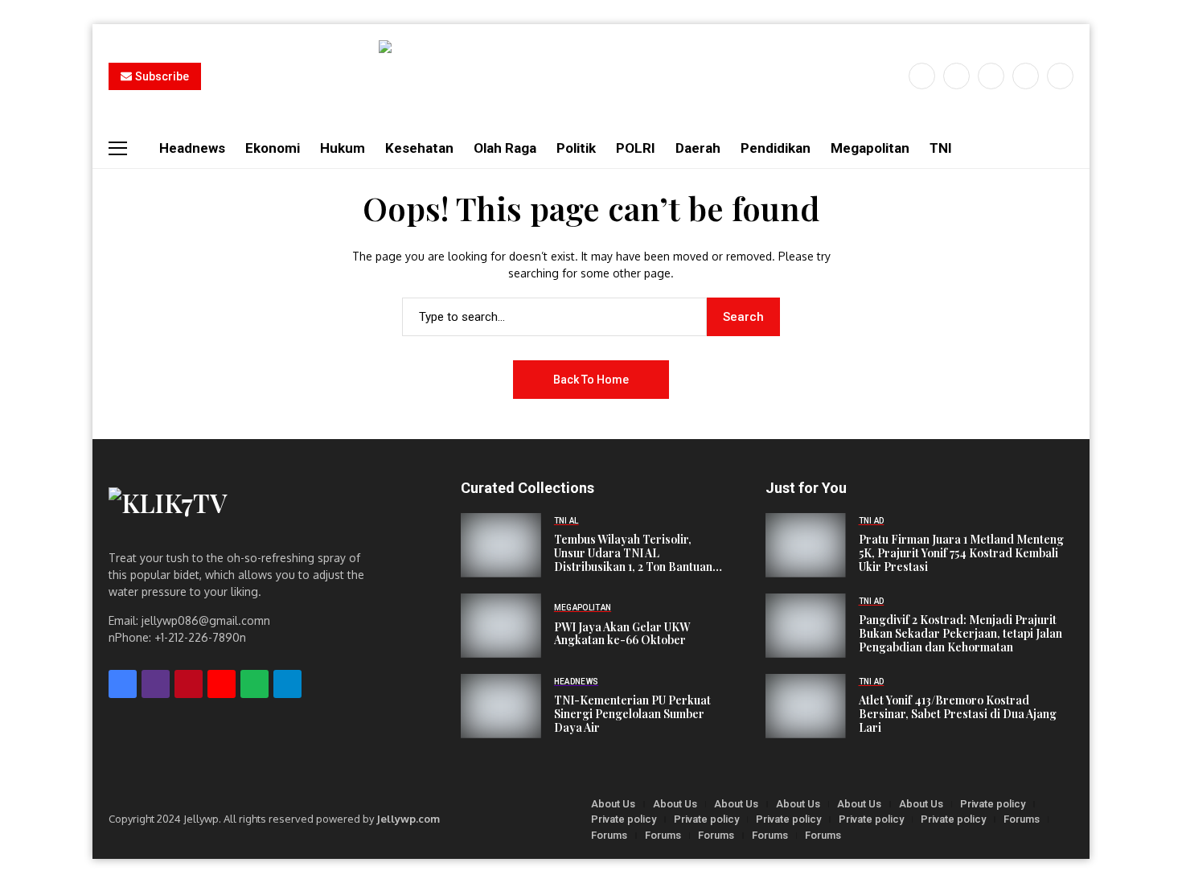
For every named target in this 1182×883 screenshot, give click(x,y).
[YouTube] (1060, 76)
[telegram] (287, 684)
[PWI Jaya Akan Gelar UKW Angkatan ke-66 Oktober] (501, 625)
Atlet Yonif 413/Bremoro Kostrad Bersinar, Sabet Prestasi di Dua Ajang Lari (958, 714)
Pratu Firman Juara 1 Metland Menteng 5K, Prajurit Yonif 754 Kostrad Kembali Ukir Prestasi (961, 553)
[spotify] (254, 684)
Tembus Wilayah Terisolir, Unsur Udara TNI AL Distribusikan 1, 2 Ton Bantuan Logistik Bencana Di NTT (633, 553)
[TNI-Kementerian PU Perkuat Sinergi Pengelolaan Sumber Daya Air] (501, 706)
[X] (956, 76)
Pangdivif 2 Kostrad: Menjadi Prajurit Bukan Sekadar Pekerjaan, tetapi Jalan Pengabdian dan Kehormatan (960, 634)
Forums (1021, 819)
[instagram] (991, 76)
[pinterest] (1025, 76)
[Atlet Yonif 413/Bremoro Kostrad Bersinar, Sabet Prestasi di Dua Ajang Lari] (805, 706)
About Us (613, 804)
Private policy (992, 804)
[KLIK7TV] (244, 510)
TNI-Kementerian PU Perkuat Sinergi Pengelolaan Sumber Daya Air (632, 714)
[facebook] (922, 76)
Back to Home (591, 379)
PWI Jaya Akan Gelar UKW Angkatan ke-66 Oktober (622, 634)
